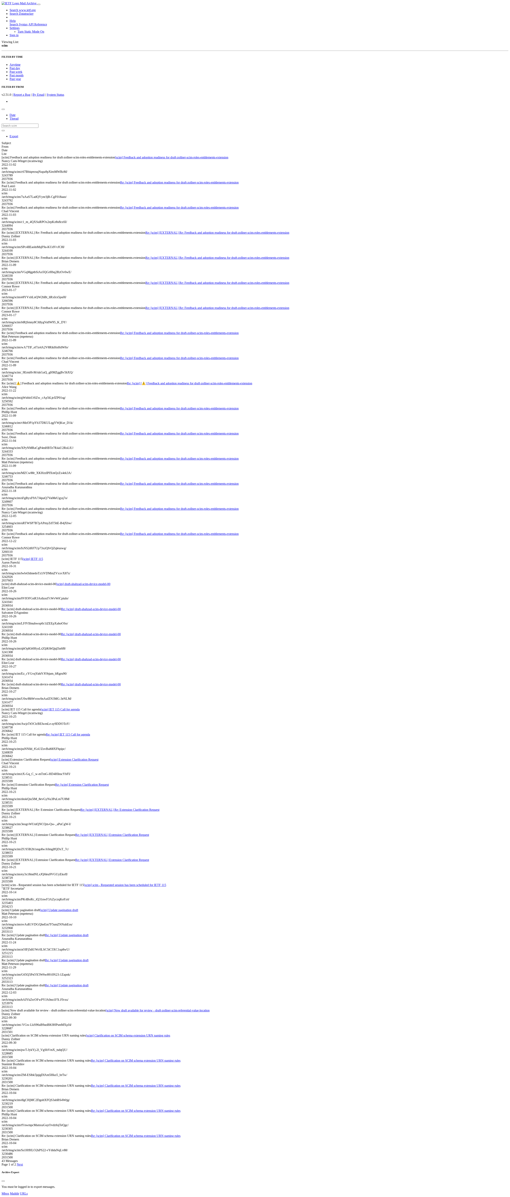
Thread (14, 118)
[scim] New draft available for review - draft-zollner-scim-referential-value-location (158, 1010)
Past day (15, 68)
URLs (24, 1193)
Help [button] (13, 20)
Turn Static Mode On (31, 31)
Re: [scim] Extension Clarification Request (82, 784)
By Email (38, 94)
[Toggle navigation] (38, 4)
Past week (16, 71)
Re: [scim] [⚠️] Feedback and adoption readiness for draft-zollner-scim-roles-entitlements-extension (189, 383)
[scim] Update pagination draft (59, 910)
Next (20, 1164)
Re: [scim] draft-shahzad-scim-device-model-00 (91, 609)
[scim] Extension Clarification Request (74, 759)
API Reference (37, 24)
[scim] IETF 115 (32, 559)
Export (14, 136)
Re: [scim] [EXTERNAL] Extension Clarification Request (112, 834)
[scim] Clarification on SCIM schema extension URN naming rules (128, 1035)
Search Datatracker (21, 13)
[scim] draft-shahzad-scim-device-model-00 (83, 584)
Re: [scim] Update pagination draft (66, 935)
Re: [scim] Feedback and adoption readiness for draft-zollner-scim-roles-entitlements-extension (179, 182)
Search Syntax (19, 24)
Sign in (14, 35)
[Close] (3, 1181)
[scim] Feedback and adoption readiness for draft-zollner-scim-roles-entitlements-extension (171, 157)
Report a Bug (21, 94)
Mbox (5, 1193)
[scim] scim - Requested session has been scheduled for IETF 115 (125, 885)
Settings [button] (15, 28)
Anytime (15, 64)
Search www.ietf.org (23, 10)
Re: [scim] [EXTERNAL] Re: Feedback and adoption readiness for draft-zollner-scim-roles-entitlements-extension (217, 232)
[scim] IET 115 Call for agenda (60, 709)
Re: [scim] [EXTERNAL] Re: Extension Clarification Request (119, 809)
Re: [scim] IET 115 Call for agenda (68, 734)
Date (13, 115)
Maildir (14, 1193)
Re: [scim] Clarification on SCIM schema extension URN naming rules (135, 1060)
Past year (15, 79)
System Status (55, 94)
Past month (17, 75)
